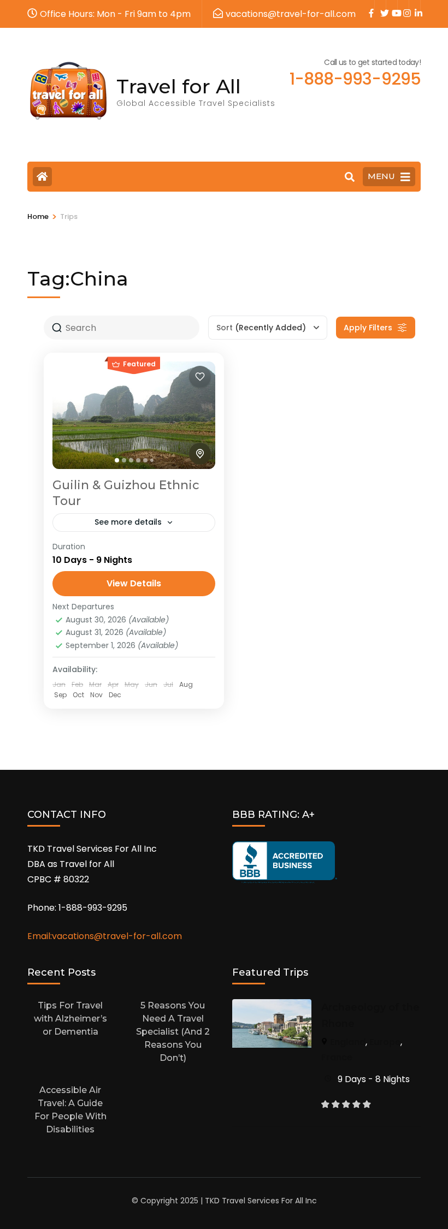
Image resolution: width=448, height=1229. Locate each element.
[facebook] (368, 6)
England (348, 1042)
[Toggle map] (200, 454)
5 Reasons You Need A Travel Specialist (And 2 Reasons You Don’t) (173, 1031)
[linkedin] (414, 6)
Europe (384, 1042)
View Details (134, 583)
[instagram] (403, 6)
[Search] (350, 177)
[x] (380, 6)
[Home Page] (42, 176)
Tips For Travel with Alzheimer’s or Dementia (70, 1018)
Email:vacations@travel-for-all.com (104, 936)
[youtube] (391, 6)
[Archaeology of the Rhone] (271, 1006)
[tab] (117, 460)
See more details (128, 521)
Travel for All (178, 86)
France (336, 1057)
